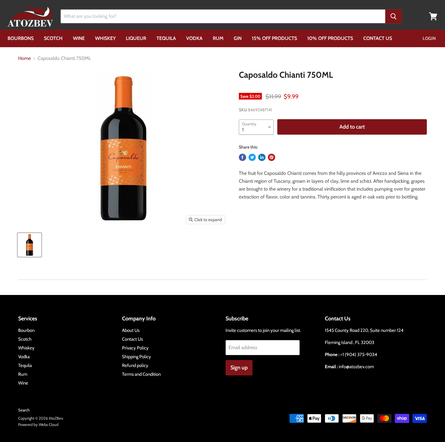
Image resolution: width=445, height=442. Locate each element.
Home (24, 58)
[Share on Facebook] (242, 157)
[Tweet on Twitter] (252, 157)
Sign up (239, 367)
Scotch (53, 38)
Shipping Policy (136, 356)
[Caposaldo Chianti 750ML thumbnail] (29, 245)
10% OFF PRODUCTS (330, 38)
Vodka (194, 38)
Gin (238, 38)
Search (24, 410)
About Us (131, 330)
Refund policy (135, 365)
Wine (79, 38)
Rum (218, 38)
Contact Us (377, 38)
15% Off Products (274, 38)
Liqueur (136, 38)
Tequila (166, 38)
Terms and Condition (141, 374)
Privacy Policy (135, 348)
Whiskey (105, 38)
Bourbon (26, 330)
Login (429, 38)
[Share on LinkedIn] (261, 157)
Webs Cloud (48, 424)
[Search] (393, 16)
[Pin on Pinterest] (271, 157)
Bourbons (21, 38)
